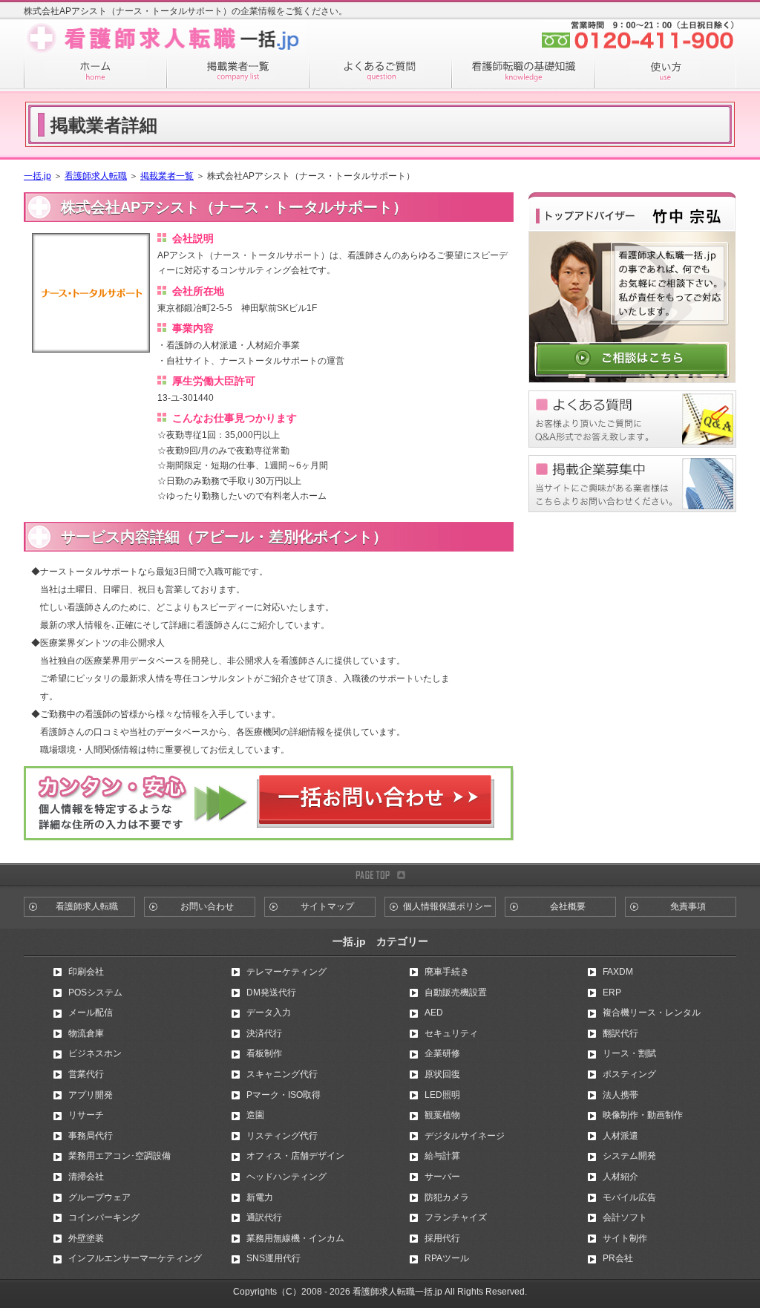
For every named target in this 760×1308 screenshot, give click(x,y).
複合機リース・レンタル (652, 1012)
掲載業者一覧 (167, 176)
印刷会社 (86, 972)
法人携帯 (620, 1095)
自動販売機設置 (456, 992)
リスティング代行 (282, 1136)
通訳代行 (264, 1217)
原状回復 (442, 1074)
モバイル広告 (629, 1197)
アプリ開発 (90, 1095)
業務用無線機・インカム (295, 1238)
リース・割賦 (629, 1053)
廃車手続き (447, 972)
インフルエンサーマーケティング (135, 1258)
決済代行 (264, 1033)
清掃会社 (86, 1176)
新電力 (259, 1197)
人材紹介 (620, 1176)
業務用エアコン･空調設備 (119, 1156)
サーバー (442, 1176)
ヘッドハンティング (286, 1176)
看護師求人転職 (96, 176)
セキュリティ (451, 1033)
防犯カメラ (447, 1197)
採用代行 (442, 1238)
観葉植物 (442, 1115)
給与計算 (442, 1156)
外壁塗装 (86, 1238)
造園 (255, 1115)
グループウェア (99, 1197)
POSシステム (95, 992)
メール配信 (90, 1012)
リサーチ (86, 1115)
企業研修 (442, 1053)
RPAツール (447, 1258)
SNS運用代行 (273, 1258)
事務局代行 (90, 1136)
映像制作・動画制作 (643, 1115)
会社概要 (568, 906)
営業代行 (86, 1074)
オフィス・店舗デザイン (295, 1156)
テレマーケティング (286, 972)
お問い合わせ (207, 906)
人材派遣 (620, 1136)
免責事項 (688, 906)
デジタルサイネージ (465, 1136)
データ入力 (268, 1012)
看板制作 (264, 1053)
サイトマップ (327, 906)
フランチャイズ (456, 1217)
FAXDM (618, 972)
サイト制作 (625, 1238)
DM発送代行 (271, 992)
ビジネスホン (95, 1053)
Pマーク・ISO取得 (283, 1095)
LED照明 (442, 1095)
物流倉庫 (86, 1033)
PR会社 (618, 1258)
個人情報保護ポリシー (447, 906)
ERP (612, 992)
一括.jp (37, 176)
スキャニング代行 (282, 1074)
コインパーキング (104, 1217)
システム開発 (629, 1156)
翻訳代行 (620, 1033)
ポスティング (629, 1074)
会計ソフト (625, 1217)
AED (434, 1012)
